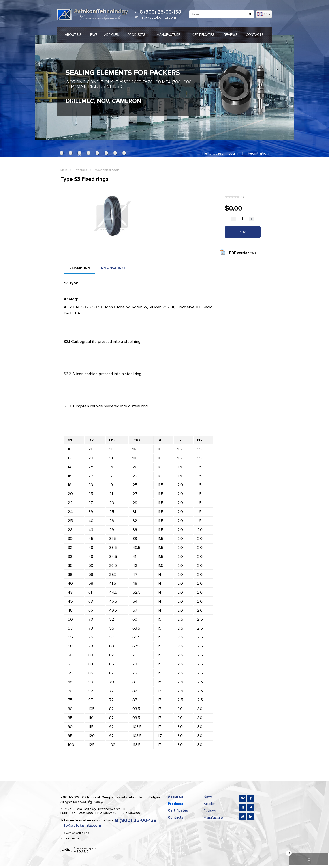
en (266, 14)
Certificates (203, 35)
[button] (61, 153)
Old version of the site (74, 833)
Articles (111, 35)
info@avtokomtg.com (158, 17)
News (93, 35)
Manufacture (168, 35)
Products (136, 35)
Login (233, 153)
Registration (258, 153)
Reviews (230, 35)
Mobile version (70, 838)
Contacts (255, 35)
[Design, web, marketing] (78, 849)
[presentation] (42, 85)
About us (73, 35)
